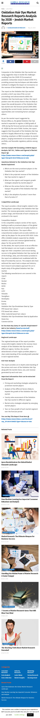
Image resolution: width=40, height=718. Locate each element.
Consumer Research (8, 495)
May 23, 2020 (32, 28)
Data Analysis (5, 675)
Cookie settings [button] (19, 715)
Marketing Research (30, 671)
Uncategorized (32, 678)
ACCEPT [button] (30, 715)
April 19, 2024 (5, 467)
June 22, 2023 (5, 541)
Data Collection (6, 678)
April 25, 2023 (5, 653)
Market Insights (19, 678)
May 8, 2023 (5, 616)
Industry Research (17, 671)
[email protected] (22, 328)
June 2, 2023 (5, 578)
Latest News (9, 9)
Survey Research (32, 675)
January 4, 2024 (5, 504)
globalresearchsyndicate (16, 28)
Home (2, 9)
